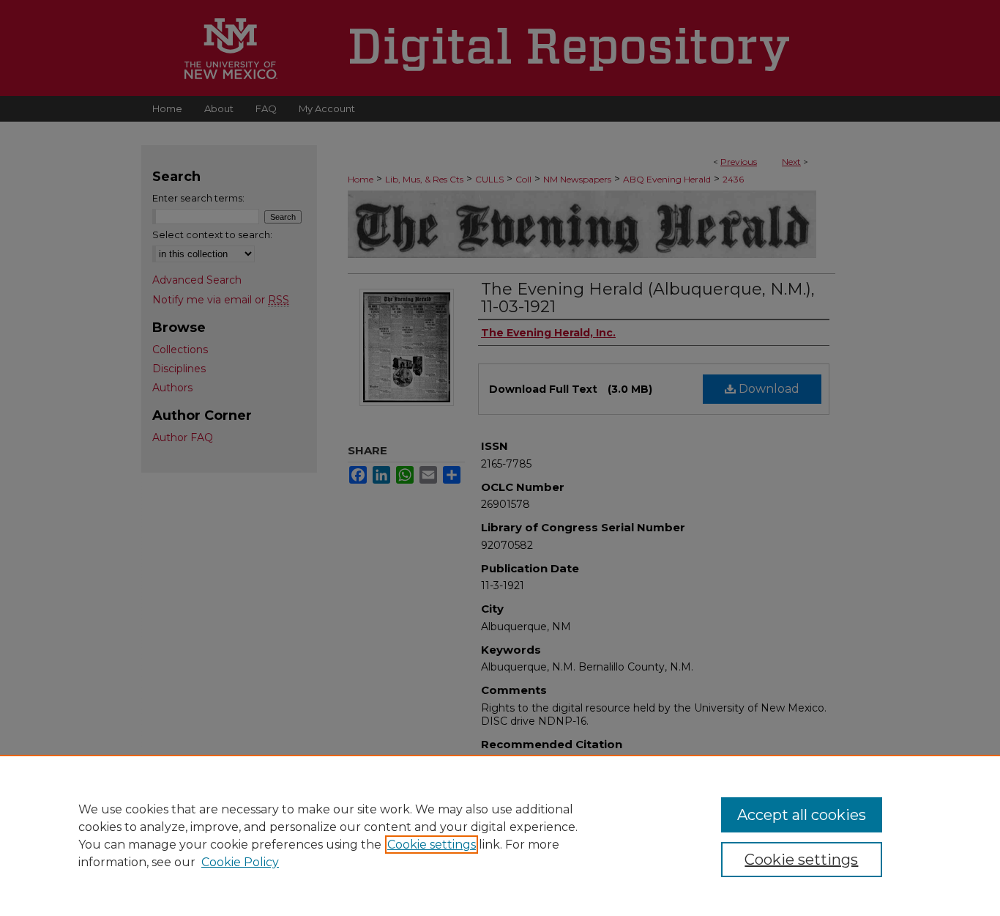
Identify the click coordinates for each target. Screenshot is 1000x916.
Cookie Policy (240, 862)
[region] (500, 835)
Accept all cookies (801, 815)
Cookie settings (431, 845)
